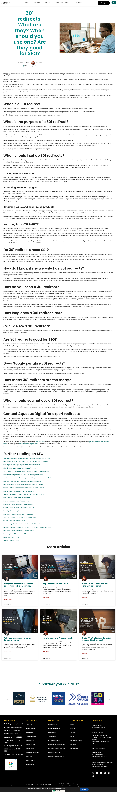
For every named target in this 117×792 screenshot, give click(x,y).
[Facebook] (101, 773)
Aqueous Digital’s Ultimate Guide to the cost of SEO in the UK (23, 524)
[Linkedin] (105, 773)
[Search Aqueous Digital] (114, 2)
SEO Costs (73, 745)
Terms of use (38, 784)
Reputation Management (56, 748)
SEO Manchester (10, 749)
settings (73, 790)
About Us (29, 725)
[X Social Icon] (108, 773)
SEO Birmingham (9, 740)
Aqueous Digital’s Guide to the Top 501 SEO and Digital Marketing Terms (27, 527)
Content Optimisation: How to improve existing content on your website (27, 478)
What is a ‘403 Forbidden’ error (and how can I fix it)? (95, 585)
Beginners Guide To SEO (11, 537)
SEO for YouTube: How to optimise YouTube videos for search (23, 488)
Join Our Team (31, 737)
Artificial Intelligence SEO (56, 756)
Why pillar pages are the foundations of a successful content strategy (27, 458)
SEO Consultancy (54, 741)
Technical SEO (53, 737)
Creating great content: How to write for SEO (18, 508)
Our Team (29, 733)
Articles (73, 733)
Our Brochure (30, 760)
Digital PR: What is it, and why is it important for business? (96, 639)
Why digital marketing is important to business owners (21, 465)
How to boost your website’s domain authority (18, 491)
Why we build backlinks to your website (16, 498)
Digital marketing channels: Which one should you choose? (23, 475)
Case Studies (30, 729)
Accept (84, 789)
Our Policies (30, 748)
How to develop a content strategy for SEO (17, 501)
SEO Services (52, 725)
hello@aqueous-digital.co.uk (28, 444)
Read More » (8, 599)
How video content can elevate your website (18, 514)
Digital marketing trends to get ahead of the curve (20, 468)
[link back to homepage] (5, 3)
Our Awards (30, 741)
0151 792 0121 (18, 746)
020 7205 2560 (18, 737)
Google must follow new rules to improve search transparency (18, 585)
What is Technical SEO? (11, 540)
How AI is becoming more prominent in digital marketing (22, 481)
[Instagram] (93, 773)
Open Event (30, 764)
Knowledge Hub (63, 3)
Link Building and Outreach (57, 745)
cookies (38, 788)
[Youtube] (97, 773)
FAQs (72, 725)
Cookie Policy (47, 784)
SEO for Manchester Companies (14, 521)
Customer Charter (32, 752)
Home (27, 3)
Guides (72, 729)
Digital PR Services (54, 752)
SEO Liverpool (8, 746)
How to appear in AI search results (58, 638)
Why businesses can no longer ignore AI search (17, 639)
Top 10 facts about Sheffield (55, 584)
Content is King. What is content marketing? (18, 504)
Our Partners (30, 745)
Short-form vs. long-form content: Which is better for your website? (26, 471)
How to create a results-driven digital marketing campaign (23, 485)
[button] (8, 699)
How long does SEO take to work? (14, 534)
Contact (78, 3)
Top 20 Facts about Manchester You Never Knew (19, 517)
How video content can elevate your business (18, 531)
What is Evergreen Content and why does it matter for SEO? (23, 494)
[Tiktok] (93, 776)
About (48, 3)
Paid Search (52, 733)
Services (36, 3)
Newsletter (74, 748)
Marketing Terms (76, 741)
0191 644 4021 (19, 754)
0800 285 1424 (40, 442)
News (72, 737)
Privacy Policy (29, 784)
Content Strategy (54, 729)
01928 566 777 (18, 730)
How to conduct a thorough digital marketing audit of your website (25, 461)
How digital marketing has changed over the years (20, 511)
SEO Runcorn (8, 730)
